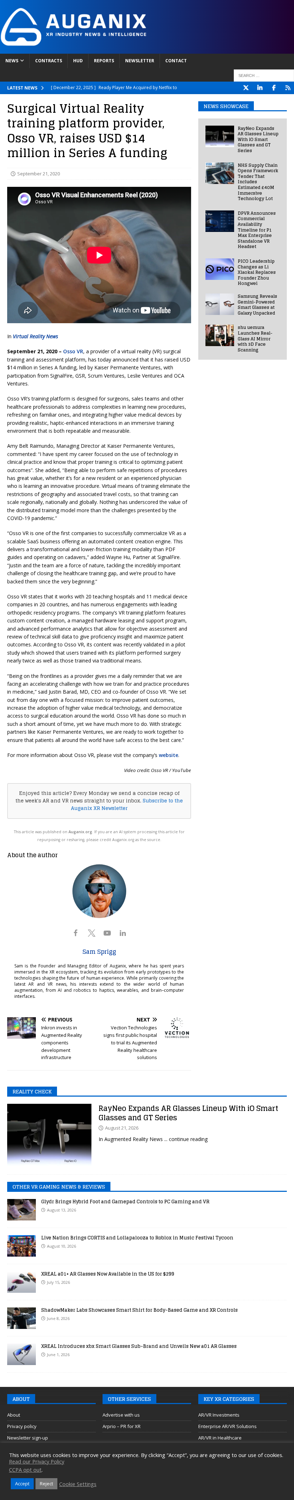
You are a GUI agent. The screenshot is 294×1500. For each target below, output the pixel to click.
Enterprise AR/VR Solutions (227, 1426)
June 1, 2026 (58, 1354)
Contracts (48, 61)
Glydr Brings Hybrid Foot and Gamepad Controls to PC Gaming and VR (125, 1202)
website (168, 755)
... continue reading (186, 1139)
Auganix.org (80, 831)
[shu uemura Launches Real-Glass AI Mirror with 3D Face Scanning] (219, 335)
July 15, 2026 (58, 1282)
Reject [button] (46, 1483)
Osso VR (73, 351)
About (13, 1415)
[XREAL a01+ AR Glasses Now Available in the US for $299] (21, 1282)
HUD (78, 61)
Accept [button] (22, 1483)
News (11, 61)
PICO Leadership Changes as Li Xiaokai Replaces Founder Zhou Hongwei (257, 272)
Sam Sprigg (99, 952)
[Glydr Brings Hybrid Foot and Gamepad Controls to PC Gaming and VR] (21, 1209)
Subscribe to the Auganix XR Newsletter (127, 804)
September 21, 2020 (38, 173)
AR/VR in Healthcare (220, 1438)
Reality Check (32, 1091)
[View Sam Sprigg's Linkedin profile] (123, 933)
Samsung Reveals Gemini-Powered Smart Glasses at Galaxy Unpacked (257, 304)
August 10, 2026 (61, 1246)
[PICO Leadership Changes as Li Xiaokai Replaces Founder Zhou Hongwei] (219, 269)
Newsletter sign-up (27, 1438)
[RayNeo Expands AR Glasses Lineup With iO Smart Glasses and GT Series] (219, 136)
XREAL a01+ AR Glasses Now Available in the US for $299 (107, 1274)
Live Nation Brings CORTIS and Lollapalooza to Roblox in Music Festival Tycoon (137, 1238)
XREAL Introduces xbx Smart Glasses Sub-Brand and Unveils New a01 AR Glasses (139, 1346)
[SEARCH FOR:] (264, 75)
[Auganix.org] (147, 49)
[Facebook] (273, 88)
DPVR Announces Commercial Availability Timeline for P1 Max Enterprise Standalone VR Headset (257, 230)
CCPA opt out (25, 1469)
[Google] (287, 88)
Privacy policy (22, 1426)
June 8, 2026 (58, 1318)
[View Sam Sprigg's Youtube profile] (107, 933)
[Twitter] (246, 88)
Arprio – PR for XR (122, 1426)
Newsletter (139, 61)
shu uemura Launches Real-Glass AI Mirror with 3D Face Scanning (255, 338)
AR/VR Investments (219, 1415)
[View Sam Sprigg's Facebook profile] (76, 933)
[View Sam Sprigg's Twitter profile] (91, 933)
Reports (104, 61)
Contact (176, 61)
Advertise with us (121, 1415)
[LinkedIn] (259, 88)
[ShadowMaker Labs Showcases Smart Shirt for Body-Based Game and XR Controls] (21, 1318)
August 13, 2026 (61, 1210)
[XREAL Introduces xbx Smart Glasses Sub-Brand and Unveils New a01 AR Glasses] (21, 1354)
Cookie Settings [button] (77, 1484)
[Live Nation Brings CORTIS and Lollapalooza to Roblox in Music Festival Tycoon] (21, 1246)
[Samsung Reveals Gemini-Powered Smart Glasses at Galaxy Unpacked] (219, 304)
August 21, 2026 (121, 1128)
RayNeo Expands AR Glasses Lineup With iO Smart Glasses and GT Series (258, 139)
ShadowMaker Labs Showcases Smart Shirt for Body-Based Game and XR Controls (139, 1310)
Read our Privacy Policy (36, 1461)
